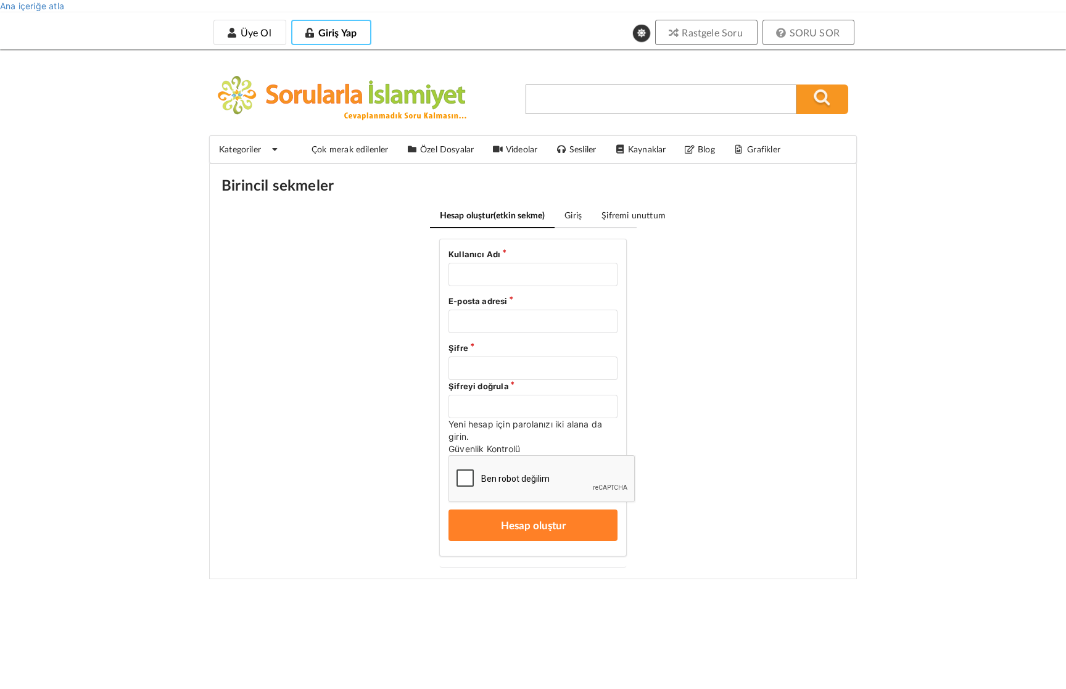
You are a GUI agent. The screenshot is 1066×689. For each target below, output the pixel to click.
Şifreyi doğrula (478, 386)
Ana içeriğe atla (32, 6)
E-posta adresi (478, 301)
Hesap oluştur (492, 215)
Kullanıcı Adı (474, 254)
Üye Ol (254, 32)
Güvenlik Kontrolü (484, 449)
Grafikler (763, 149)
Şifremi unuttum (633, 215)
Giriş (573, 215)
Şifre (458, 348)
